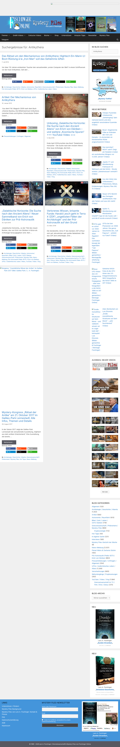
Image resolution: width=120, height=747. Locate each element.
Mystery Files (105, 35)
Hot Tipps (23, 459)
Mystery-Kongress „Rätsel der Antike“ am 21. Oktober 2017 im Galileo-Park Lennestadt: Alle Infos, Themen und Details (20, 416)
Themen (5, 35)
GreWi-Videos (18, 35)
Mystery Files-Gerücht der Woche (104, 542)
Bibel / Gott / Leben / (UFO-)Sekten (20, 255)
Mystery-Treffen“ (105, 99)
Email (43, 713)
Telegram (5, 40)
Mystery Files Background (11, 709)
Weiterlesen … (9, 75)
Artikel (94, 515)
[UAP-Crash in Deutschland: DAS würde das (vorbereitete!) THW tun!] (111, 483)
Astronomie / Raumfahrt (34, 87)
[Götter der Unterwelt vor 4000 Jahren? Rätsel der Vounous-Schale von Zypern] (111, 429)
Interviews (96, 539)
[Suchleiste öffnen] (117, 40)
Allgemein (95, 506)
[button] (17, 82)
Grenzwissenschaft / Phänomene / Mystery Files (57, 87)
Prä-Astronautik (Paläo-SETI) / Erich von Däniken (17, 89)
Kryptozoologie (99, 531)
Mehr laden (105, 492)
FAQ (3, 717)
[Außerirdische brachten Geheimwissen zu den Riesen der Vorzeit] (98, 456)
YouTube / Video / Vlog (33, 261)
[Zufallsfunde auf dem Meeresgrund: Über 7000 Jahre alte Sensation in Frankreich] (98, 447)
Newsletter (92, 35)
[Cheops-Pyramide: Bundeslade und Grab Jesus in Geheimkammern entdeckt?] (111, 447)
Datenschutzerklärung (10, 720)
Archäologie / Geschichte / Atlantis (15, 87)
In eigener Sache (98, 537)
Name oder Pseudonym (49, 706)
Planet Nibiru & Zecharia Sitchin (104, 550)
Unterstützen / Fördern (10, 706)
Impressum (6, 726)
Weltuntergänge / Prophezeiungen (104, 574)
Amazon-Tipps (79, 35)
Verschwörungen (98, 571)
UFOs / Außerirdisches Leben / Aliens (45, 89)
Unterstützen (66, 35)
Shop (56, 35)
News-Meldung (78, 87)
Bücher (46, 35)
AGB (3, 723)
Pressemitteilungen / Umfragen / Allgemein (17, 136)
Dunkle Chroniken (105, 643)
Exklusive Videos (34, 35)
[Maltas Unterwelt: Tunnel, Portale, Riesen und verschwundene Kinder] (111, 438)
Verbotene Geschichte (105, 690)
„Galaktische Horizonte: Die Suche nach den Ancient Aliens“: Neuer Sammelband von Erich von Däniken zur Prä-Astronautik (21, 215)
